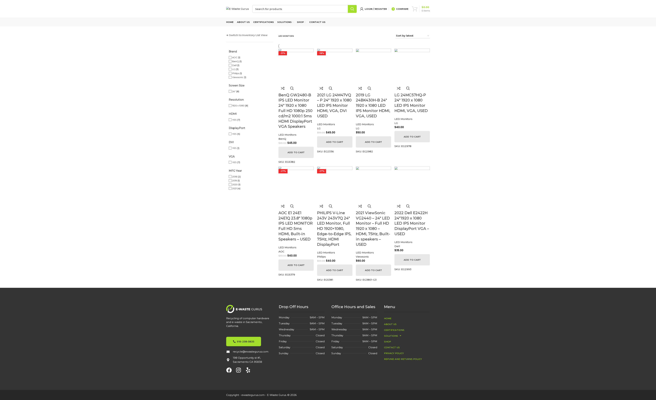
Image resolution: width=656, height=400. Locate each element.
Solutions (391, 335)
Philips (235, 73)
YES (234, 119)
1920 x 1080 (238, 105)
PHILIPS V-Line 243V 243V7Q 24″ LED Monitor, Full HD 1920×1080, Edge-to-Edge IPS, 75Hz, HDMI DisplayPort (334, 229)
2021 (234, 188)
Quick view (292, 88)
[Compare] (282, 88)
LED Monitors (287, 134)
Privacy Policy (394, 353)
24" (234, 91)
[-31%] (296, 66)
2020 (235, 184)
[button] (296, 152)
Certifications (394, 330)
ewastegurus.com (253, 395)
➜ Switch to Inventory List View (247, 35)
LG (233, 69)
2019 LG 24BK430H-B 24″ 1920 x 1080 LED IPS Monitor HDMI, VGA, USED (373, 105)
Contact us (392, 347)
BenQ (235, 61)
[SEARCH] (352, 9)
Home (387, 318)
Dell (234, 65)
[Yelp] (248, 370)
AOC (234, 57)
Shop (387, 341)
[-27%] (296, 183)
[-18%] (334, 66)
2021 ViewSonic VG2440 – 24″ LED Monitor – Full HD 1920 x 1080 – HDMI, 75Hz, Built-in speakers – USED (373, 229)
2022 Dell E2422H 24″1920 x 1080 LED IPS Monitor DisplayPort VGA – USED (411, 223)
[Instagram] (238, 370)
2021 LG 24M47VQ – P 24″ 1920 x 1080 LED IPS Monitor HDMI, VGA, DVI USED (334, 105)
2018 (234, 176)
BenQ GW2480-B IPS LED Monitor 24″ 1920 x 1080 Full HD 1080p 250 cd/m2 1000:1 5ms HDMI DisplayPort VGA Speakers (295, 111)
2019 (234, 180)
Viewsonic (237, 77)
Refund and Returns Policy (403, 359)
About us (390, 324)
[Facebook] (229, 370)
